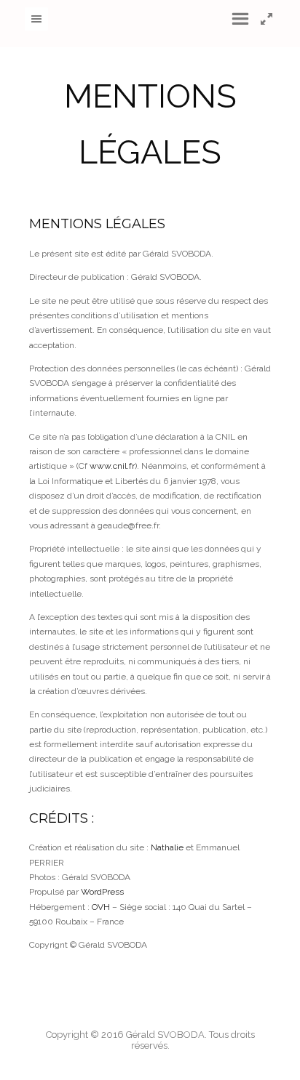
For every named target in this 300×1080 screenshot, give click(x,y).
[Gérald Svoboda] (150, 23)
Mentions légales (97, 224)
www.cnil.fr (112, 466)
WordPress (102, 892)
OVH (101, 907)
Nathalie (167, 847)
